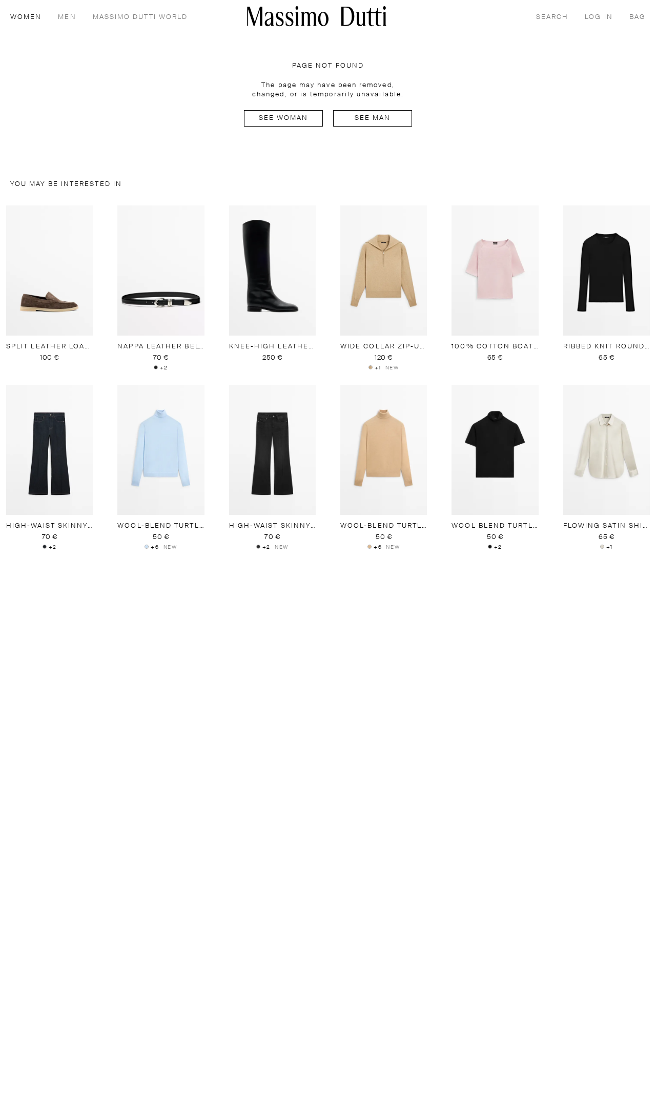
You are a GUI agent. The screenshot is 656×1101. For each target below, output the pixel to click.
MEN (67, 17)
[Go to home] (316, 16)
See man (373, 118)
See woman (284, 118)
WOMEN (26, 17)
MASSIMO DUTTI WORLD (140, 17)
